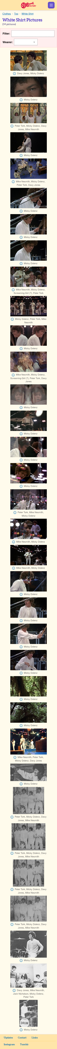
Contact (22, 1037)
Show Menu (51, 5)
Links (35, 1037)
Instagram (9, 1044)
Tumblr (24, 1044)
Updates (8, 1037)
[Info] (14, 73)
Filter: (6, 33)
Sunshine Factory (28, 5)
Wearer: (8, 42)
